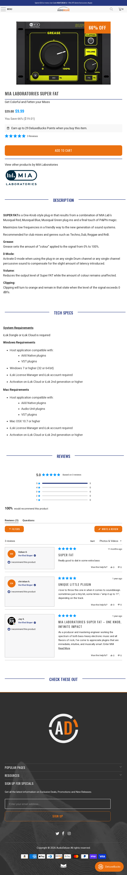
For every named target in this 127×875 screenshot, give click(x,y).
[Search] (111, 9)
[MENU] (1, 9)
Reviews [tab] (12, 521)
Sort (92, 541)
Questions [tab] (28, 521)
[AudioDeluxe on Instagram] (69, 834)
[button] (21, 136)
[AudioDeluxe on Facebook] (63, 834)
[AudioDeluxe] (63, 9)
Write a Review (111, 529)
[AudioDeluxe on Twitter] (57, 834)
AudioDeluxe (63, 847)
